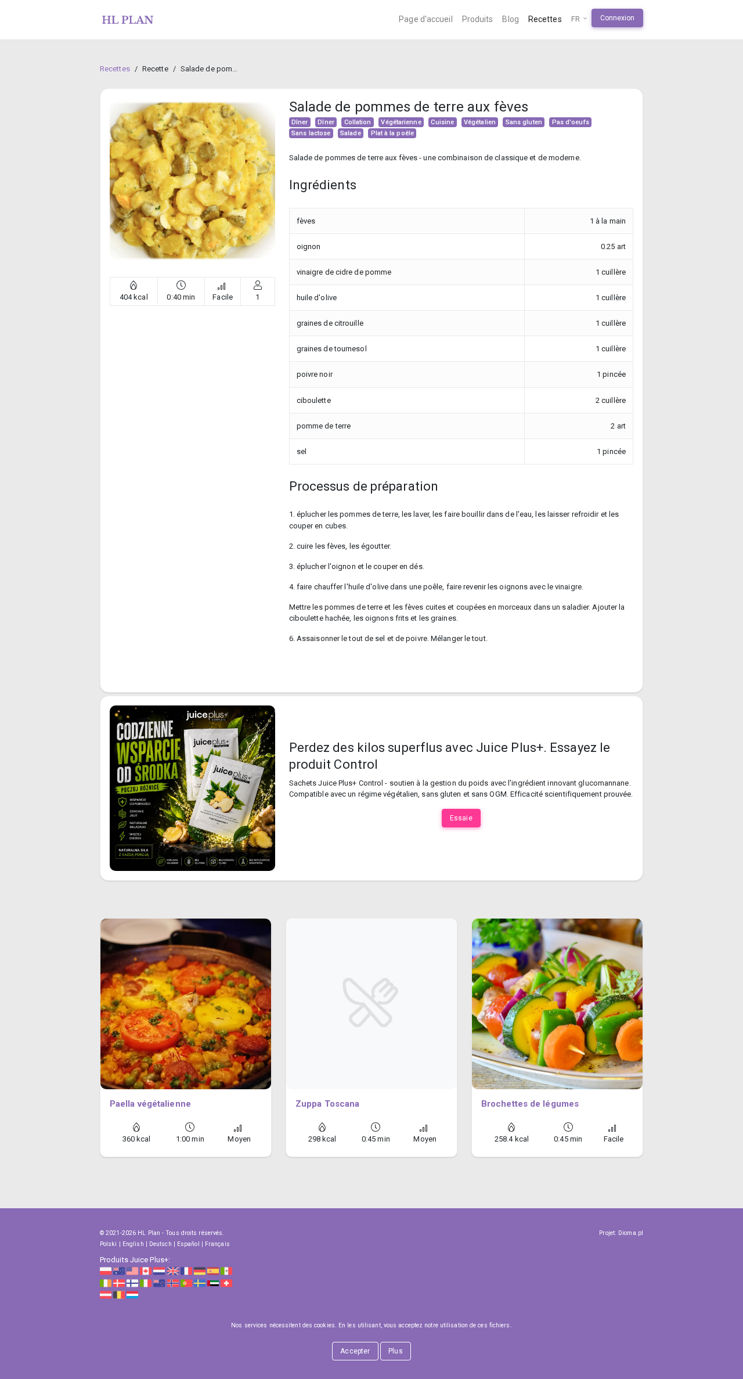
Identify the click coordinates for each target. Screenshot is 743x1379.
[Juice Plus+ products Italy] (146, 1282)
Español (188, 1244)
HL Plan (149, 1233)
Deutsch (160, 1244)
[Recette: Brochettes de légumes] (557, 1004)
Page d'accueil (425, 19)
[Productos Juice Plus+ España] (213, 1270)
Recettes (545, 19)
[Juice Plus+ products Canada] (146, 1270)
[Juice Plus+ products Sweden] (199, 1282)
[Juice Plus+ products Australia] (119, 1270)
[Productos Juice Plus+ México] (226, 1270)
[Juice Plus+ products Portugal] (186, 1282)
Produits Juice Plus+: (135, 1259)
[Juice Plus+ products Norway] (173, 1282)
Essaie (461, 818)
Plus (395, 1351)
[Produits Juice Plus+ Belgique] (119, 1294)
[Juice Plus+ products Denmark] (119, 1282)
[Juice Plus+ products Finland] (132, 1282)
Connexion (617, 18)
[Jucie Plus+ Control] (192, 787)
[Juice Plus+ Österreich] (105, 1294)
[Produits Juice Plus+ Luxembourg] (132, 1294)
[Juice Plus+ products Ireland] (105, 1282)
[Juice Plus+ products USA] (132, 1270)
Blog (510, 19)
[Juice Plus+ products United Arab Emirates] (213, 1282)
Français (217, 1244)
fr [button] (576, 19)
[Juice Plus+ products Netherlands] (159, 1270)
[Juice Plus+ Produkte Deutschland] (199, 1270)
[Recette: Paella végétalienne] (185, 1004)
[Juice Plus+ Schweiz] (226, 1282)
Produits (477, 19)
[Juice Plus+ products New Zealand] (159, 1282)
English (133, 1244)
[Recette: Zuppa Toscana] (371, 1004)
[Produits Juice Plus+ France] (186, 1270)
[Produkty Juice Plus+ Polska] (105, 1270)
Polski (108, 1244)
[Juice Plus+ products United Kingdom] (173, 1270)
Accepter (355, 1351)
